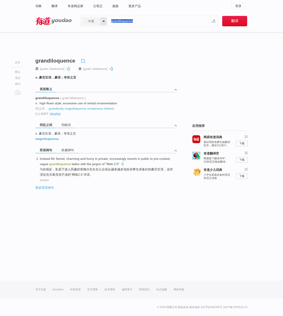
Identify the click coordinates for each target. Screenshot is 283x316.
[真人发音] (68, 69)
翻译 (55, 6)
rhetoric (109, 108)
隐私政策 (183, 307)
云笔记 (97, 6)
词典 (38, 6)
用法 (17, 78)
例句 (17, 84)
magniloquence (75, 108)
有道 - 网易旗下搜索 (53, 21)
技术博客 (110, 289)
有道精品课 (75, 6)
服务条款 (194, 307)
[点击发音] (122, 164)
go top (18, 92)
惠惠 (115, 6)
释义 (17, 72)
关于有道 (40, 289)
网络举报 (179, 289)
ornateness (95, 108)
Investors (58, 289)
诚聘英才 (127, 289)
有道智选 (75, 289)
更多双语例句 (44, 187)
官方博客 (92, 289)
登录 (238, 6)
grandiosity (56, 108)
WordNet (55, 113)
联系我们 (144, 289)
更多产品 (134, 6)
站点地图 (161, 289)
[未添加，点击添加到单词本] (83, 60)
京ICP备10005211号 (235, 307)
